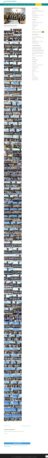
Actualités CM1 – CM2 (35, 25)
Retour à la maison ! (41, 52)
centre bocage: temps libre (35, 17)
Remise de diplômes (40, 55)
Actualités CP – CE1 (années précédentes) (37, 22)
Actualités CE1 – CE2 (35, 66)
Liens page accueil (34, 26)
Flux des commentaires (35, 78)
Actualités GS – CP (34, 21)
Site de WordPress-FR (35, 79)
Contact (32, 4)
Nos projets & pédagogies (14, 4)
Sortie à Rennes (34, 13)
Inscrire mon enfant (38, 4)
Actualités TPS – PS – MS (35, 29)
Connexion (33, 75)
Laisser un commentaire (14, 27)
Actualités (24, 4)
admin (9, 27)
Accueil (5, 4)
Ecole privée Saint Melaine (10, 1)
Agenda (29, 4)
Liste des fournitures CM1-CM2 (36, 36)
